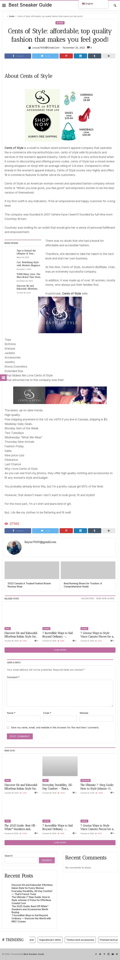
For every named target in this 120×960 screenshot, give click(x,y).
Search (9, 855)
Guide (11, 16)
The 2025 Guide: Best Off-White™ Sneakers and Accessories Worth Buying (21, 827)
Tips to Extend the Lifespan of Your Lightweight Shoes (26, 252)
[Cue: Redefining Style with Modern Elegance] (10, 265)
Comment (13, 677)
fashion (85, 780)
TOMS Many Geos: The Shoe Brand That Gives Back (28, 276)
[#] (96, 954)
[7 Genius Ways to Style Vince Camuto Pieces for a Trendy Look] (97, 614)
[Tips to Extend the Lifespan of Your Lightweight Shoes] (10, 254)
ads (8, 628)
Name (11, 713)
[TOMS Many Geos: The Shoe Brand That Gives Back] (10, 277)
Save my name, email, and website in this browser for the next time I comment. (55, 727)
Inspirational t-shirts (44, 939)
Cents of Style (14, 148)
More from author (105, 598)
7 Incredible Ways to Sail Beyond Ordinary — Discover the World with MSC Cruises (57, 634)
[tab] (87, 598)
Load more (60, 650)
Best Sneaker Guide (30, 5)
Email (47, 713)
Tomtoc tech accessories (75, 939)
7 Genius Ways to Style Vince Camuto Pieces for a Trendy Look (96, 634)
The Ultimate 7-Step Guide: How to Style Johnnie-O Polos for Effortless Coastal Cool (97, 786)
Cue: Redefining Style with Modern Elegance (28, 264)
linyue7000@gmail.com (40, 542)
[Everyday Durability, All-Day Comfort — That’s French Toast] (59, 766)
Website (84, 713)
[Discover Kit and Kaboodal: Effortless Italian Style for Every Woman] (10, 289)
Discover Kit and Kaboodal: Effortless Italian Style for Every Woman (28, 287)
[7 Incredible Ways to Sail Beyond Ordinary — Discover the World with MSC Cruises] (59, 614)
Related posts (87, 598)
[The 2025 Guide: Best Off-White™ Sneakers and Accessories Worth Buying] (22, 807)
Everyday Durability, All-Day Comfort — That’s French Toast (57, 786)
